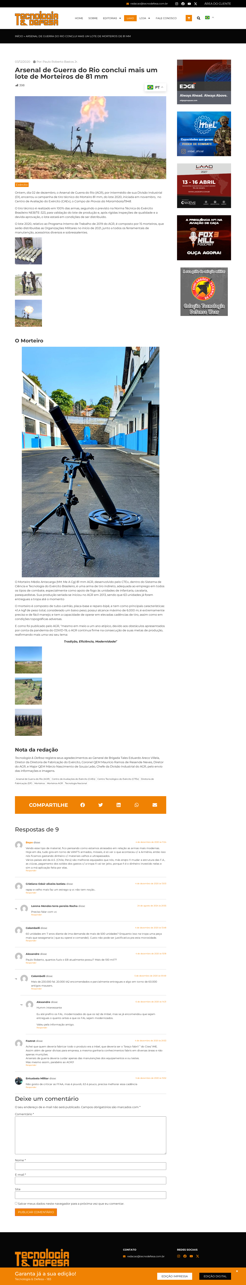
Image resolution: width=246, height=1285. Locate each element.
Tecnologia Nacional (76, 783)
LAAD (130, 18)
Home (79, 18)
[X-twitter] (195, 3)
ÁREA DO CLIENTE (217, 3)
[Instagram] (176, 3)
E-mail (20, 1174)
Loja (142, 18)
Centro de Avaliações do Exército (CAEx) (73, 779)
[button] (199, 18)
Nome (20, 1160)
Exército (22, 184)
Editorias (110, 18)
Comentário (24, 1114)
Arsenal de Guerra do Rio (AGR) (33, 779)
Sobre (93, 18)
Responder (31, 870)
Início (19, 36)
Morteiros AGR (55, 783)
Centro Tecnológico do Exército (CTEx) (118, 779)
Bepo (29, 842)
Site (18, 1189)
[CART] (189, 18)
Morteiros (39, 783)
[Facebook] (183, 3)
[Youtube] (189, 3)
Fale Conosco (166, 18)
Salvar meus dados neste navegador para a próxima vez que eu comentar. (71, 1203)
